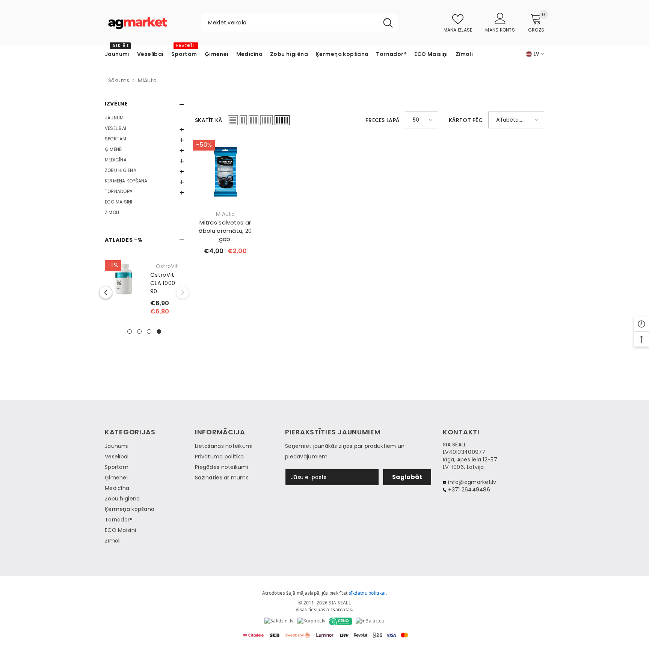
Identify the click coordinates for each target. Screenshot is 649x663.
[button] (144, 129)
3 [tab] (149, 331)
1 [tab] (129, 331)
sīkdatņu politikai (367, 593)
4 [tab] (159, 331)
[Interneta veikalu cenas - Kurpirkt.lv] (311, 621)
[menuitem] (144, 118)
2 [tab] (139, 331)
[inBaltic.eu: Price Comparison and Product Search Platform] (370, 621)
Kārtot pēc (466, 120)
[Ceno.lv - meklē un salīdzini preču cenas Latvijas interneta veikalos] (340, 621)
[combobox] (289, 23)
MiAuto (147, 80)
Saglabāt (407, 477)
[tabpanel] (144, 292)
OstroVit (167, 266)
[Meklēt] (299, 23)
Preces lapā (382, 120)
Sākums (117, 80)
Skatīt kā (208, 120)
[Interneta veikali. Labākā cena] (278, 621)
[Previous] (105, 292)
